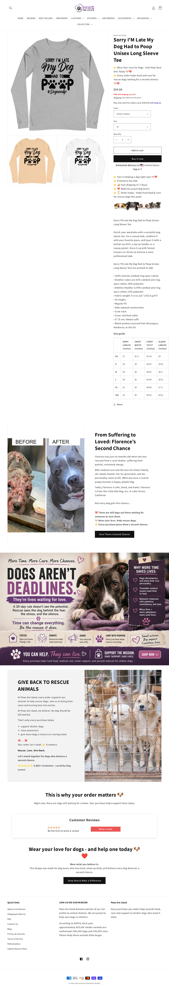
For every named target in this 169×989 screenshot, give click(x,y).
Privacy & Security (16, 934)
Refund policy (13, 943)
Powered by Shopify (93, 983)
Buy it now (137, 158)
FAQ (9, 919)
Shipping (117, 97)
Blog (9, 929)
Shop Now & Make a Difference (84, 880)
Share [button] (119, 404)
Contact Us (12, 924)
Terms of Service (15, 938)
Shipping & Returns (16, 914)
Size (115, 121)
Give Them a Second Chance (114, 534)
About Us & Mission (16, 909)
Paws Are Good (79, 983)
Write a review (105, 829)
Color (116, 108)
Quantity (117, 134)
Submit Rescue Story (17, 948)
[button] (10, 8)
